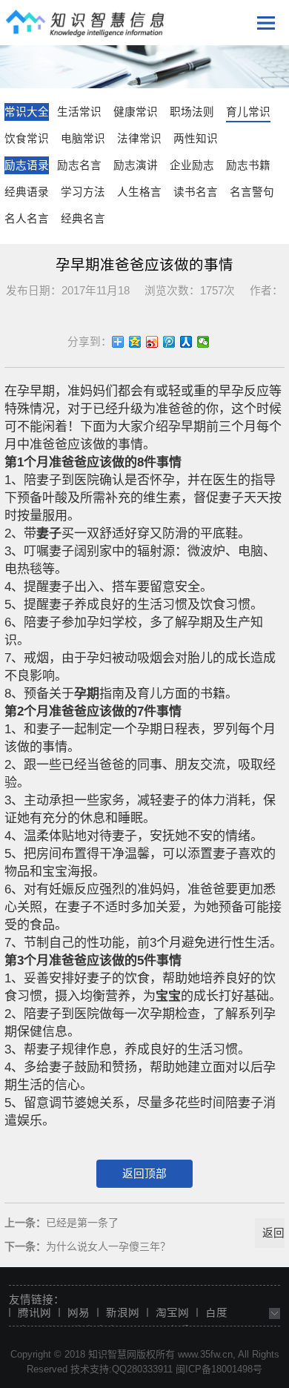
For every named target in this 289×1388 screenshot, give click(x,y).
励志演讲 (135, 165)
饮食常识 (26, 139)
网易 (78, 1312)
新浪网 (122, 1312)
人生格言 (139, 192)
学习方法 (83, 192)
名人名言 (26, 219)
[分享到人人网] (186, 342)
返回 (273, 1233)
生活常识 (79, 112)
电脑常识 (83, 139)
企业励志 (192, 165)
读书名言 (195, 192)
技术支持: (91, 1369)
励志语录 (26, 165)
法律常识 (139, 139)
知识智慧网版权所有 (131, 1354)
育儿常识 (248, 112)
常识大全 (26, 112)
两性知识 (195, 139)
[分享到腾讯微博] (169, 342)
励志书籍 (248, 165)
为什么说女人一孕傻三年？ (108, 1246)
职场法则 (192, 112)
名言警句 (252, 192)
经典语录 (26, 192)
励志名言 (79, 165)
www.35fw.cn (205, 1354)
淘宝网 (172, 1312)
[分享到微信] (203, 342)
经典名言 (83, 219)
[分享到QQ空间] (135, 342)
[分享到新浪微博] (152, 342)
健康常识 (135, 112)
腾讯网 (34, 1312)
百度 (216, 1312)
